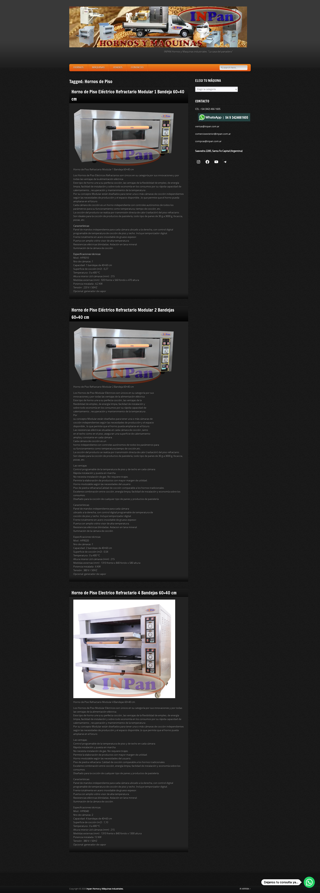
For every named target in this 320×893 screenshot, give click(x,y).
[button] (309, 882)
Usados (117, 67)
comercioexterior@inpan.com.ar (213, 134)
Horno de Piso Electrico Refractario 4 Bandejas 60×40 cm (123, 593)
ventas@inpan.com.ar (207, 126)
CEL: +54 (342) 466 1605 (207, 109)
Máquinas (98, 67)
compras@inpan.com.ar (208, 141)
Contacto (137, 67)
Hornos (78, 67)
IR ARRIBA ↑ (245, 889)
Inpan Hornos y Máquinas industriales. (105, 889)
